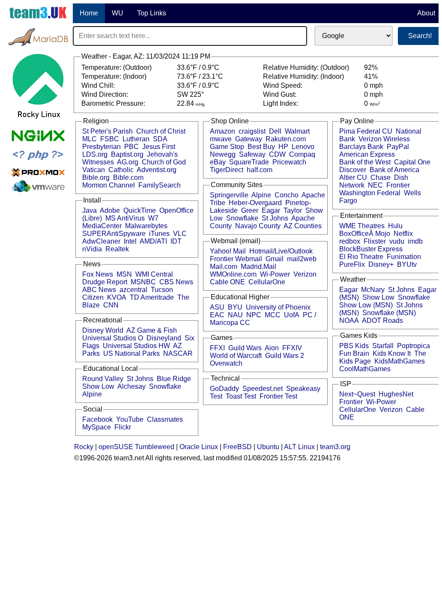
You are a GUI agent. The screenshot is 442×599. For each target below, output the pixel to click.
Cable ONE (227, 282)
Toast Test (241, 396)
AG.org (127, 162)
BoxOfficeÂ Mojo (364, 233)
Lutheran (135, 139)
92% (371, 67)
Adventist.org (156, 169)
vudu (396, 241)
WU (117, 13)
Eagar (271, 210)
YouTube (129, 419)
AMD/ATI (153, 241)
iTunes (159, 233)
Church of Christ (160, 131)
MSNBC (143, 282)
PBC (131, 146)
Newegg (223, 154)
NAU (235, 315)
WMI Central (154, 274)
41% (371, 76)
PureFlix (352, 264)
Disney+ (381, 264)
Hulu (395, 225)
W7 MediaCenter (120, 222)
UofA (291, 315)
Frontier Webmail (236, 258)
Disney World (102, 330)
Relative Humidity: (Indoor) (304, 76)
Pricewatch (289, 162)
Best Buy (261, 146)
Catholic (121, 169)
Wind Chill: (98, 85)
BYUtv (407, 264)
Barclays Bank (361, 146)
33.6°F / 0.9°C (198, 67)
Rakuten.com (286, 139)
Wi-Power (275, 274)
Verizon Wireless (384, 139)
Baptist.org (127, 154)
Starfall (383, 345)
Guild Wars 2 (284, 355)
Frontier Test (278, 396)
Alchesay (131, 386)
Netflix (403, 233)
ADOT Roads (382, 320)
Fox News (97, 274)
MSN (124, 274)
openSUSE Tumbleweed (136, 446)
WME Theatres (362, 225)
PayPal (398, 146)
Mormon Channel (108, 185)
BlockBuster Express (371, 249)
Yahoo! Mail (228, 251)
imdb (415, 241)
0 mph (373, 85)
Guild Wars (245, 348)
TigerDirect (226, 169)
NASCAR (178, 353)
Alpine (92, 394)
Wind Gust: (280, 94)
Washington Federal (369, 193)
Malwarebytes (146, 225)
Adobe (110, 210)
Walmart (297, 131)
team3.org (335, 446)
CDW (277, 154)
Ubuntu (268, 446)
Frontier (398, 185)
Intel (130, 241)
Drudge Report (104, 282)
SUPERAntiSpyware (114, 233)
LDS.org (95, 154)
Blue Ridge (174, 378)
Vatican (93, 169)
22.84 (191, 103)
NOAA (349, 320)
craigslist (252, 131)
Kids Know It (392, 353)
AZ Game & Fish (151, 330)
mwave (221, 139)
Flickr (122, 427)
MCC (273, 315)
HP (283, 146)
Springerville (229, 195)
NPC (253, 315)
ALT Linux (299, 446)
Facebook (97, 419)
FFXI (217, 348)
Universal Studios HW (136, 345)
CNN (111, 305)
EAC (217, 315)
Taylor (293, 210)
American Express (367, 154)
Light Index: (281, 103)
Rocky (83, 446)
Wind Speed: (283, 85)
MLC (89, 139)
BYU (235, 307)
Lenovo (303, 146)
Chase (380, 177)
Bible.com (128, 177)
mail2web (302, 258)
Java (89, 210)
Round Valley (102, 378)
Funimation (404, 256)
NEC (375, 185)
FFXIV (292, 348)
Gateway (248, 139)
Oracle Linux (198, 446)
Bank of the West (365, 162)
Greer (249, 210)
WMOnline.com (233, 274)
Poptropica (413, 345)
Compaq (302, 154)
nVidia (92, 249)
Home (89, 13)
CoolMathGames (365, 369)
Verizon (305, 274)
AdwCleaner (101, 241)
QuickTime (139, 210)
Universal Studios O (112, 338)
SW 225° (190, 94)
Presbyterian (101, 146)
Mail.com (223, 266)
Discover (352, 169)
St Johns (140, 378)
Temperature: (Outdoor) (117, 67)
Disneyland (163, 338)
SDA (160, 139)
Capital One (412, 162)
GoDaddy (224, 388)
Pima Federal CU (365, 131)
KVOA (116, 297)
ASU (217, 307)
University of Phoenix (278, 307)
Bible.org (96, 177)
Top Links (151, 13)
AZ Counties (303, 225)
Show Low (98, 386)
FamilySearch (159, 185)
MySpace (96, 427)
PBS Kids (354, 345)
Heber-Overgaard (255, 202)
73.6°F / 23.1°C (200, 76)
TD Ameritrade (152, 297)
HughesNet (396, 394)
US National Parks (131, 353)
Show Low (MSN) (366, 305)
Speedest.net (262, 388)
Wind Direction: (105, 94)
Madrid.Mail (258, 266)
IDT (176, 241)
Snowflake (165, 386)
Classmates (165, 419)
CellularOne (266, 282)
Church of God (164, 162)
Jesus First (158, 146)
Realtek (117, 249)
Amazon (222, 131)
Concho (287, 195)
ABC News (99, 289)
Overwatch (226, 363)
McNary (373, 289)
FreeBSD (237, 446)
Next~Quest (357, 394)
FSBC (109, 139)
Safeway (252, 154)
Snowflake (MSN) (389, 312)
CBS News (176, 282)
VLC (180, 233)
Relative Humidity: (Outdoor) (307, 67)
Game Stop (227, 146)
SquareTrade (249, 162)
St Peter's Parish (107, 131)
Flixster (375, 241)
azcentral (133, 289)
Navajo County (258, 225)
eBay (218, 162)
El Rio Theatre (361, 256)
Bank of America (394, 169)
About (426, 13)
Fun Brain (354, 353)
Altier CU (353, 177)
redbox (349, 241)
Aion (272, 348)
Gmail (275, 258)
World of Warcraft (236, 355)
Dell (275, 131)
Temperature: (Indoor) (114, 76)
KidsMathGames (399, 361)
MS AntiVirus (125, 218)
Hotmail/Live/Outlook (281, 251)
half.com (259, 169)
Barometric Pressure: (114, 103)
